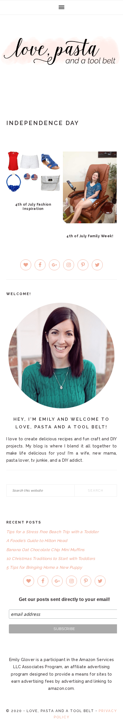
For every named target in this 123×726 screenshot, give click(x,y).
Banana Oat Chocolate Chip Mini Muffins (45, 549)
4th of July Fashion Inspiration (33, 206)
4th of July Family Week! (89, 236)
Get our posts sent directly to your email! (64, 599)
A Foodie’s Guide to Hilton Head (37, 540)
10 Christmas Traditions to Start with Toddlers (50, 558)
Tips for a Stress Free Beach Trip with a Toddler (52, 531)
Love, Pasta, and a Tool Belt (61, 57)
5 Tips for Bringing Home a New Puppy (44, 567)
